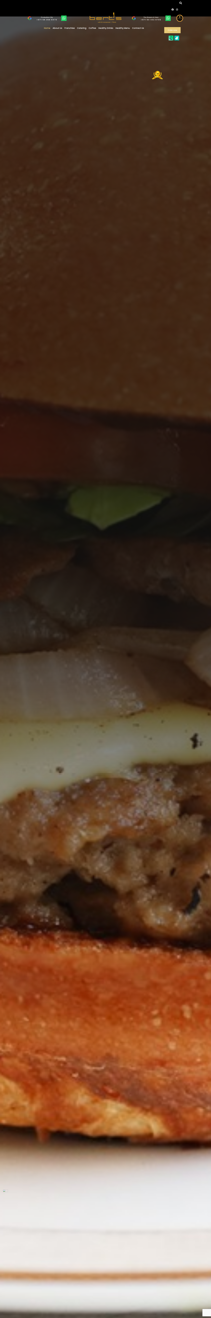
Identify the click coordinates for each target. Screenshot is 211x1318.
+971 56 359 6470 (47, 20)
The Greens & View (150, 17)
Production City (47, 17)
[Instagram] (177, 9)
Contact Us (138, 28)
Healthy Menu (123, 28)
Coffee (92, 28)
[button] (180, 3)
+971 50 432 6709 (151, 20)
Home (47, 28)
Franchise (69, 28)
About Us (57, 28)
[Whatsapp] (63, 18)
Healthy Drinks (105, 28)
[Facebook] (172, 9)
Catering (81, 28)
